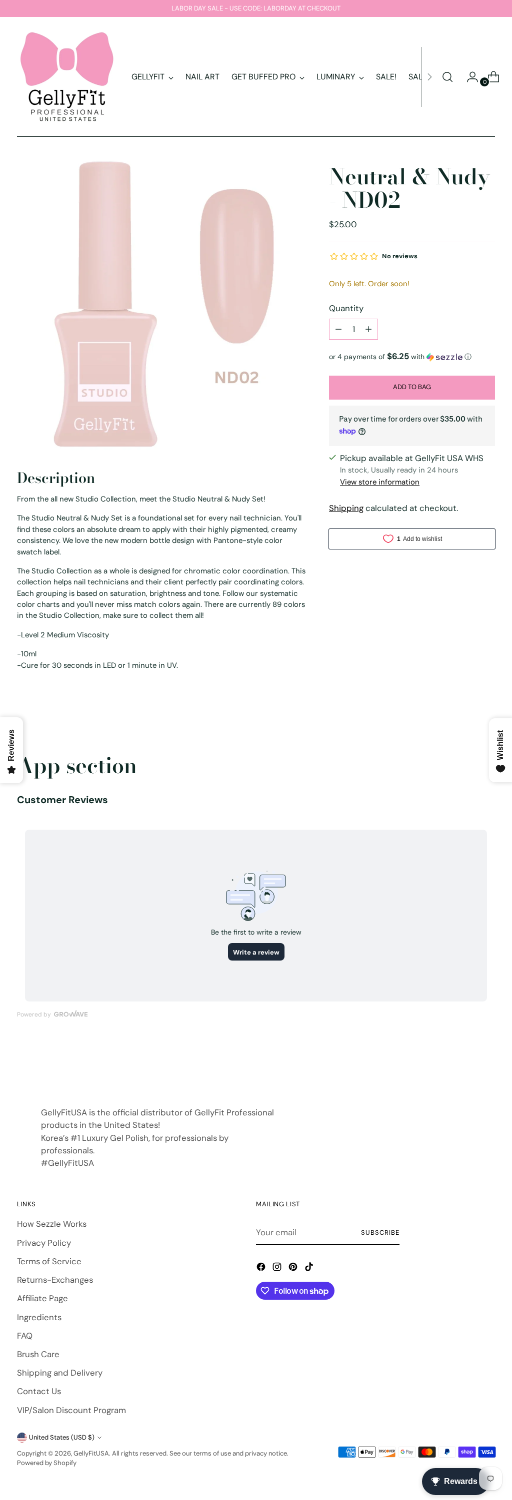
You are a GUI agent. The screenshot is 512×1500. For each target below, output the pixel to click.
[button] (412, 357)
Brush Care (38, 1354)
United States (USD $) (61, 1437)
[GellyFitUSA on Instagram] (278, 1268)
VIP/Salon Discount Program (71, 1410)
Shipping (346, 507)
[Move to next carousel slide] (486, 1063)
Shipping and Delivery (59, 1372)
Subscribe (380, 1232)
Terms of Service (49, 1261)
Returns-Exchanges (55, 1279)
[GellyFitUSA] (67, 77)
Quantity (346, 308)
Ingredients (39, 1317)
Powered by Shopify (46, 1463)
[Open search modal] (448, 77)
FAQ (24, 1335)
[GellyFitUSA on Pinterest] (294, 1268)
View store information (380, 482)
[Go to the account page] (468, 77)
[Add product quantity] (369, 329)
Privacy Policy (44, 1242)
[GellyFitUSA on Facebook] (262, 1268)
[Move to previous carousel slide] (463, 1063)
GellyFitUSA (91, 1453)
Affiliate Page (42, 1298)
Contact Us (39, 1391)
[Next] (429, 77)
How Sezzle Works (51, 1223)
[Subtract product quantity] (339, 329)
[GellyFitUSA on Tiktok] (310, 1268)
